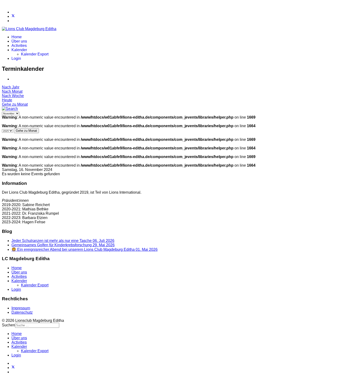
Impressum (20, 308)
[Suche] (10, 109)
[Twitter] (13, 16)
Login (16, 58)
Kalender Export (34, 54)
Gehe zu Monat (15, 104)
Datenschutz (22, 312)
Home (16, 37)
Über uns (19, 41)
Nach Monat (12, 91)
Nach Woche (13, 96)
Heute (7, 100)
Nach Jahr (10, 87)
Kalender (19, 50)
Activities (19, 46)
